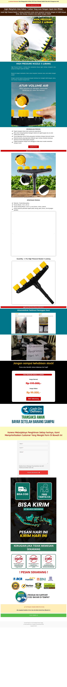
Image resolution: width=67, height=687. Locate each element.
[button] (13, 234)
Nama (21, 443)
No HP (21, 447)
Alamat (22, 452)
